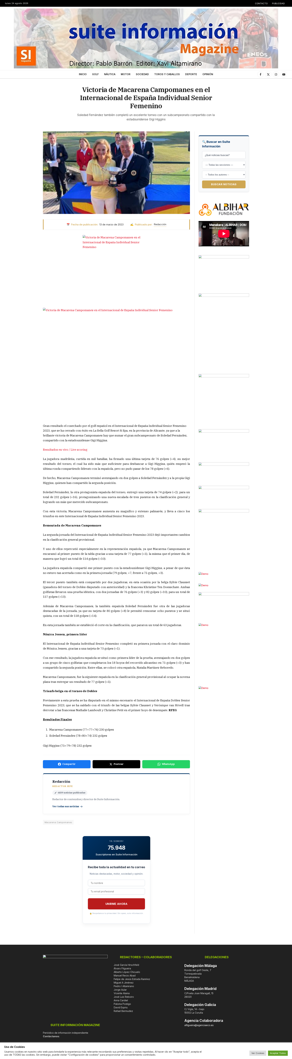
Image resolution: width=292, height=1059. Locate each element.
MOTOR (125, 74)
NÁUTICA (109, 74)
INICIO (83, 74)
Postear (119, 764)
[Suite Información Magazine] (146, 38)
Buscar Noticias (224, 184)
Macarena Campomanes (58, 822)
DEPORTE (191, 74)
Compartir (69, 764)
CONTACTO (261, 3)
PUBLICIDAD (278, 3)
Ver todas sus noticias (65, 806)
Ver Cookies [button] (257, 1053)
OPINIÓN (207, 74)
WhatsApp (168, 764)
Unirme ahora (116, 904)
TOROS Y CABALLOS (167, 74)
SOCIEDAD (142, 74)
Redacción (160, 224)
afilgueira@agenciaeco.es (199, 1025)
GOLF (95, 74)
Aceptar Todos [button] (278, 1053)
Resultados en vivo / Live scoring (65, 449)
